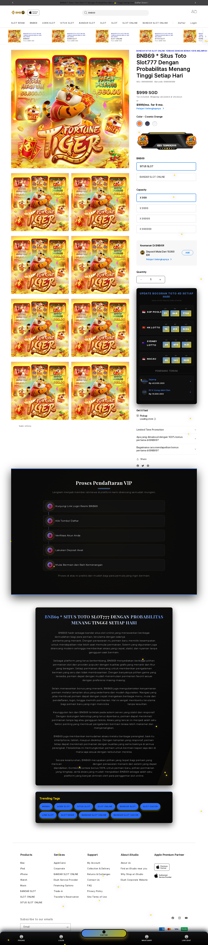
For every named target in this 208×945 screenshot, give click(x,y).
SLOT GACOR (150, 806)
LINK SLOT (48, 815)
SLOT (103, 23)
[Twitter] (143, 466)
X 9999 (144, 208)
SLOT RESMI (18, 23)
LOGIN (61, 940)
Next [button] (195, 2)
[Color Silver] (154, 123)
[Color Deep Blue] (147, 123)
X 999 (143, 197)
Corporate (59, 868)
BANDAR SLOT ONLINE (155, 23)
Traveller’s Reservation (66, 897)
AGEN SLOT (48, 23)
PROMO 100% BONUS (139, 636)
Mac (22, 863)
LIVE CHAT (186, 940)
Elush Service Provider (66, 880)
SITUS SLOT (67, 23)
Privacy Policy (95, 891)
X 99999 (145, 218)
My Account (93, 863)
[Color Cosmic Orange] (139, 124)
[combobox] (115, 12)
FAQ (89, 885)
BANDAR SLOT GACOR (126, 815)
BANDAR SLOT (87, 23)
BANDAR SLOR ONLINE (77, 764)
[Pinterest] (149, 466)
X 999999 (146, 229)
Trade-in (58, 891)
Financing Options (63, 885)
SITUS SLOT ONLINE (31, 902)
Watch (23, 880)
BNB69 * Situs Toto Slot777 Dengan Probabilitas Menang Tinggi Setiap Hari (104, 3)
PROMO (21, 940)
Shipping (154, 97)
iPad (22, 868)
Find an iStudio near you (134, 868)
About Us (126, 863)
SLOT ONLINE (130, 23)
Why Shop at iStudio (132, 874)
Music (23, 885)
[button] (18, 23)
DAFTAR (104, 935)
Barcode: (159, 82)
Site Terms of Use (97, 897)
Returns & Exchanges (98, 874)
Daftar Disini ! (141, 3)
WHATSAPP (147, 940)
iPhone (24, 874)
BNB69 (33, 23)
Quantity (141, 272)
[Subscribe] (67, 927)
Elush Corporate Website (134, 880)
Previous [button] (12, 2)
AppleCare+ (60, 863)
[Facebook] (138, 466)
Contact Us (93, 880)
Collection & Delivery (98, 868)
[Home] (18, 12)
